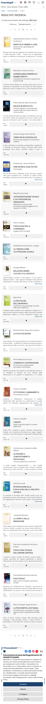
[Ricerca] (44, 6)
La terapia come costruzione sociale (23, 250)
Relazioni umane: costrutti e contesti (23, 272)
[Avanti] (35, 29)
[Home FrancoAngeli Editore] (9, 2)
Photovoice (19, 579)
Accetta (23, 684)
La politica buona (22, 334)
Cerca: (3, 7)
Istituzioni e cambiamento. (26, 392)
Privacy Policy (23, 699)
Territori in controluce (25, 137)
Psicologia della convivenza (21, 227)
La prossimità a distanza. (26, 608)
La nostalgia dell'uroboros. (20, 302)
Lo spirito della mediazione (21, 520)
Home (3, 11)
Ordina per (13, 24)
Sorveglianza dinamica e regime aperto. (25, 75)
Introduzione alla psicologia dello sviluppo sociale (26, 489)
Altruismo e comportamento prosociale (21, 456)
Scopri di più (38, 179)
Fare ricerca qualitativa (25, 167)
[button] (20, 2)
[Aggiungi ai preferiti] (26, 61)
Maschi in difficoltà (23, 106)
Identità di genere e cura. (25, 44)
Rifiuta (23, 689)
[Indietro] (11, 29)
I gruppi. (17, 422)
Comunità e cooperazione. (26, 363)
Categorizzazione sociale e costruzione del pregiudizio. (26, 199)
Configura (23, 694)
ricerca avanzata (12, 11)
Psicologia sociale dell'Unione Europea (23, 551)
